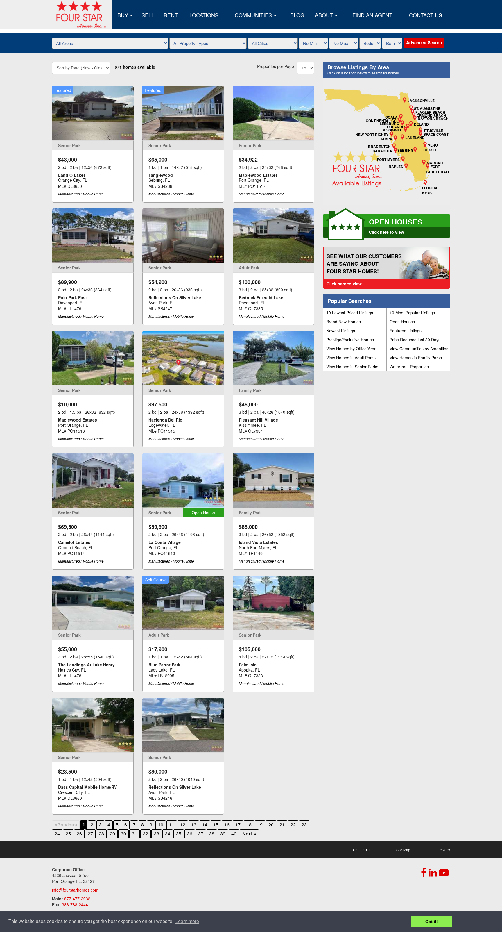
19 (260, 824)
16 (227, 824)
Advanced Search (424, 42)
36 (189, 833)
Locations (203, 15)
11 (171, 824)
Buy (123, 15)
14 (204, 824)
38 (211, 833)
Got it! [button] (431, 921)
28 (101, 833)
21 (282, 824)
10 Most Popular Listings (412, 312)
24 (57, 833)
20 (271, 824)
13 (193, 824)
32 (145, 833)
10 (160, 824)
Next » (249, 833)
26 (79, 833)
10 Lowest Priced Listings (349, 312)
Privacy (444, 849)
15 (215, 824)
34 (167, 833)
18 (249, 824)
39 (222, 833)
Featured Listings (406, 330)
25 (68, 833)
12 (182, 824)
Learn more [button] (187, 921)
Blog (297, 15)
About (324, 15)
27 (90, 833)
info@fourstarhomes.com (75, 890)
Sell (147, 15)
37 (200, 833)
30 (123, 833)
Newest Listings (340, 330)
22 (293, 824)
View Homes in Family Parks (416, 357)
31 (134, 833)
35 (178, 833)
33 (156, 833)
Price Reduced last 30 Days (415, 339)
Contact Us (425, 15)
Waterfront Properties (409, 366)
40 (233, 833)
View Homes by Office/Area (351, 348)
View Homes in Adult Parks (351, 357)
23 (304, 824)
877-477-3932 (77, 898)
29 (112, 833)
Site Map (403, 849)
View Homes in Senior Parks (352, 366)
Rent (171, 15)
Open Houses (402, 321)
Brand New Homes (343, 321)
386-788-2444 (75, 904)
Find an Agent (372, 15)
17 (238, 824)
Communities (254, 15)
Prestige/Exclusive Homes (350, 339)
